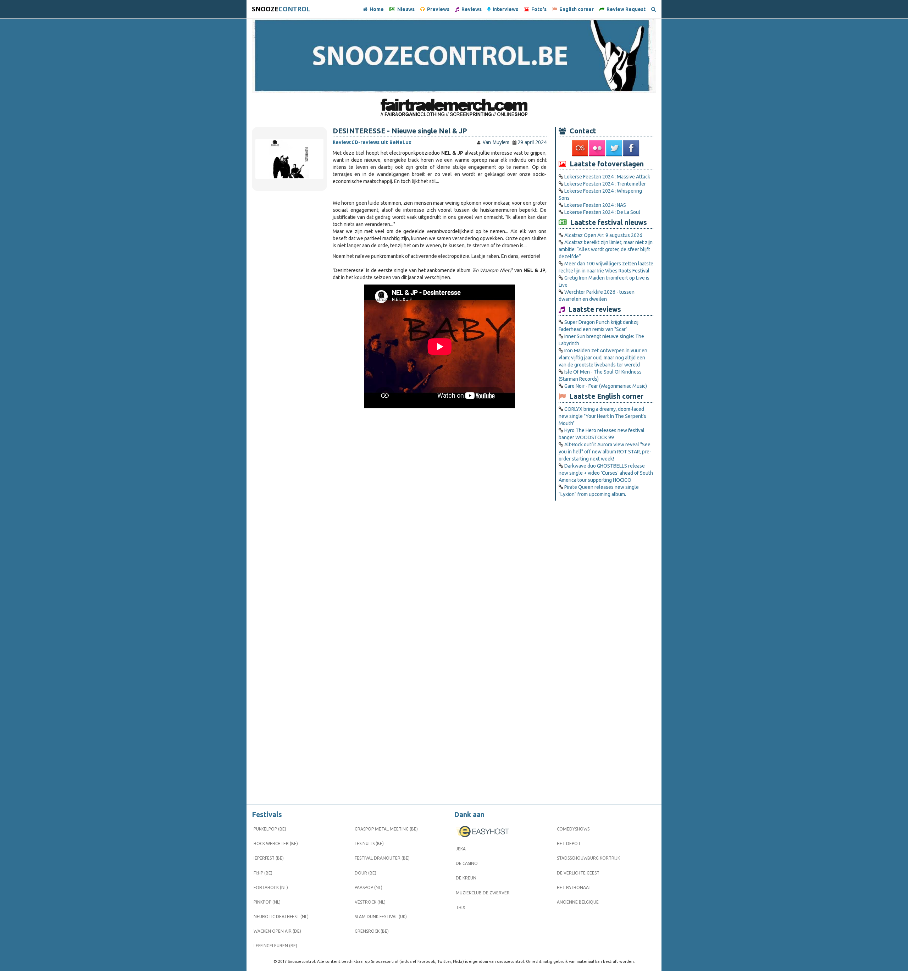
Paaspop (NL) (368, 887)
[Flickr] (597, 148)
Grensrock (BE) (372, 931)
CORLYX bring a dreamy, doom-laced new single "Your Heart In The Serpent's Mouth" (602, 416)
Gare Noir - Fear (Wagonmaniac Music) (605, 386)
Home (375, 9)
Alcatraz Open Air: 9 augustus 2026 (603, 235)
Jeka (461, 848)
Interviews (504, 9)
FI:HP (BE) (263, 873)
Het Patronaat (574, 887)
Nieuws (405, 9)
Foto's (538, 9)
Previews (437, 9)
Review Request (625, 9)
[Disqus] (440, 516)
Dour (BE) (365, 873)
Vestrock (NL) (370, 902)
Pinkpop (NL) (267, 902)
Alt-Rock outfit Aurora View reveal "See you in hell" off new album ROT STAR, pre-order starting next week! (605, 452)
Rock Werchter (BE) (276, 843)
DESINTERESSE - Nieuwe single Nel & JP (400, 131)
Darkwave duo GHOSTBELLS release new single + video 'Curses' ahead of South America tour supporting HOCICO (606, 473)
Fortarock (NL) (271, 887)
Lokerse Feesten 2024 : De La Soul (602, 212)
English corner (575, 9)
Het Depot (569, 843)
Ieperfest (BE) (269, 858)
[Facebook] (631, 148)
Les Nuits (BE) (369, 843)
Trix (460, 907)
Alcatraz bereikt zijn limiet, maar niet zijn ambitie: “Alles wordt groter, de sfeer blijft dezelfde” (606, 249)
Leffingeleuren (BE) (275, 945)
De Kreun (466, 878)
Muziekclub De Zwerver (483, 892)
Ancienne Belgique (578, 902)
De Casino (467, 863)
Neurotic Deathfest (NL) (281, 916)
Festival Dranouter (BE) (382, 858)
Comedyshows (573, 829)
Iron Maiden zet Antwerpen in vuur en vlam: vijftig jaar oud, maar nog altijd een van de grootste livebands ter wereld (603, 358)
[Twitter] (614, 148)
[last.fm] (580, 148)
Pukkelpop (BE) (270, 829)
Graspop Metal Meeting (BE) (386, 829)
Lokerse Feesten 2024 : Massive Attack (607, 177)
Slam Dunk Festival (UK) (381, 916)
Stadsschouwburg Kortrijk (588, 858)
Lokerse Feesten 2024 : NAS (595, 205)
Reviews (470, 9)
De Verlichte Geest (578, 873)
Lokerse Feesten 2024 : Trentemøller (605, 184)
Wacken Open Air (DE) (277, 931)
